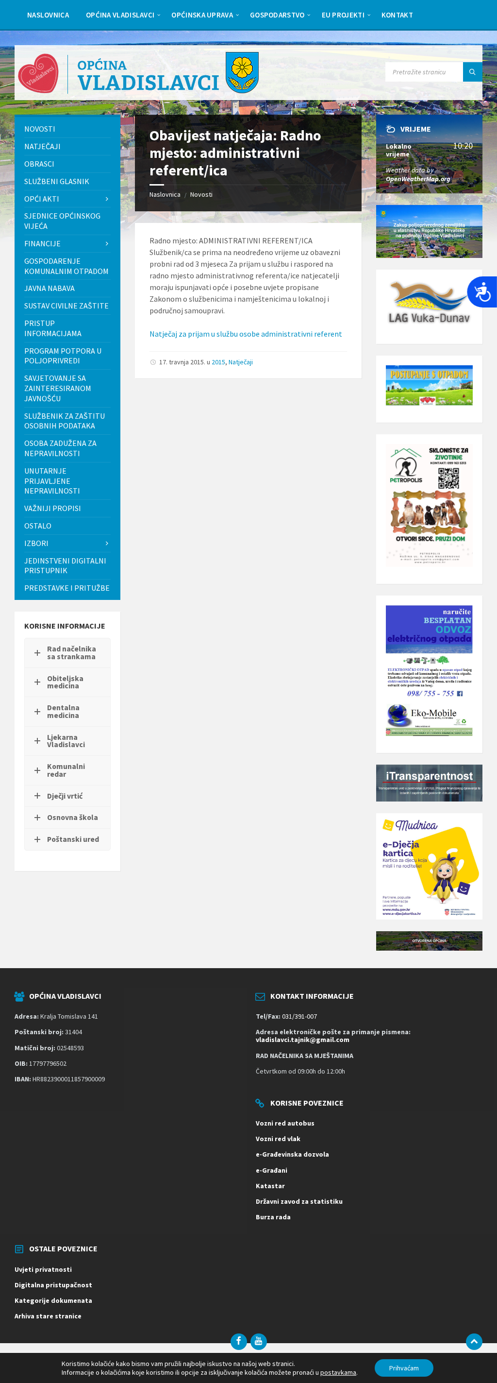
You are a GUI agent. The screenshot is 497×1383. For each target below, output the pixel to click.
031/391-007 (299, 1016)
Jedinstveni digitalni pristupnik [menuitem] (65, 566)
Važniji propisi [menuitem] (52, 508)
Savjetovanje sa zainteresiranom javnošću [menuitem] (57, 388)
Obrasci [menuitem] (39, 164)
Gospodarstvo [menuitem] (277, 14)
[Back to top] (474, 1341)
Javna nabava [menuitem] (49, 288)
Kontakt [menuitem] (397, 14)
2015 (218, 362)
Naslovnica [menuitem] (48, 14)
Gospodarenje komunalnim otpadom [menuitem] (66, 266)
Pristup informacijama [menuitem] (53, 328)
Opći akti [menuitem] (41, 199)
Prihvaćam (404, 1368)
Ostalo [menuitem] (37, 525)
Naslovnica (165, 194)
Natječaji (241, 362)
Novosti (201, 194)
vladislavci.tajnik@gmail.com (302, 1039)
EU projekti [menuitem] (343, 14)
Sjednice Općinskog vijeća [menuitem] (62, 221)
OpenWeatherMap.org (418, 178)
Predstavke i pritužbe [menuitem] (67, 588)
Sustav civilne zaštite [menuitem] (66, 305)
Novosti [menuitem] (39, 129)
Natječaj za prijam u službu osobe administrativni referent (245, 334)
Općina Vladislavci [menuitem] (120, 14)
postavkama (338, 1372)
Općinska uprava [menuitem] (202, 14)
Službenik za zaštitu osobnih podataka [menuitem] (64, 421)
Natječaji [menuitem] (42, 146)
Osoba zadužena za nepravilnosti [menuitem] (60, 448)
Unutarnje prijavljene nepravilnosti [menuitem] (52, 481)
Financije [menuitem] (42, 243)
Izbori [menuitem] (36, 543)
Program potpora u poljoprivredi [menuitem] (62, 356)
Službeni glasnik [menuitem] (56, 181)
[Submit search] (472, 72)
